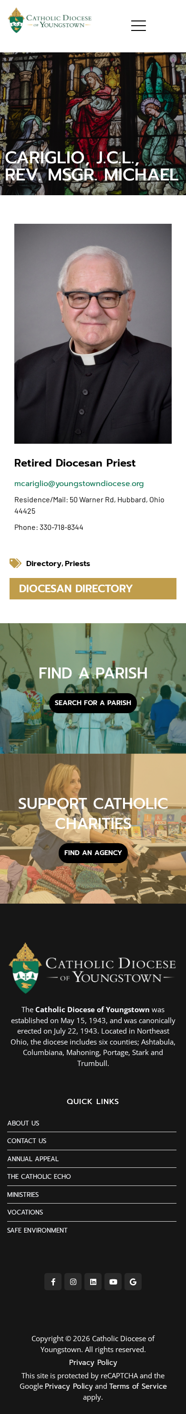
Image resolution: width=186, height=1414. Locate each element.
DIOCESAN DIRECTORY (76, 589)
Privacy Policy (93, 1362)
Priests (77, 563)
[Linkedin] (93, 1281)
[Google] (133, 1281)
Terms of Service (138, 1386)
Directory (44, 563)
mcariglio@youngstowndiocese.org (79, 483)
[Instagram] (73, 1281)
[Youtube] (113, 1281)
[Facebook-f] (53, 1281)
